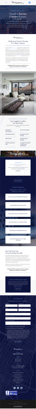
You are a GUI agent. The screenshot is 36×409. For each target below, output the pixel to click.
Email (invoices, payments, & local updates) (15, 328)
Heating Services (18, 377)
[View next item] (18, 177)
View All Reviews (18, 180)
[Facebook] (15, 388)
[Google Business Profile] (21, 388)
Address (7, 312)
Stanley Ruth (15, 47)
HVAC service (18, 55)
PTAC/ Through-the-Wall (18, 379)
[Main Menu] (6, 2)
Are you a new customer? (10, 316)
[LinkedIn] (18, 388)
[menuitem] (10, 403)
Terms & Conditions (22, 338)
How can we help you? (9, 320)
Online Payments (18, 374)
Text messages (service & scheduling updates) (16, 326)
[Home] (17, 2)
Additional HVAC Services (18, 380)
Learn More (18, 288)
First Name (7, 303)
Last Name (20, 303)
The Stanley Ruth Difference (18, 372)
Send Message (18, 341)
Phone (6, 307)
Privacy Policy (13, 338)
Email (19, 307)
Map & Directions (18, 361)
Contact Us (18, 382)
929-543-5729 (18, 354)
